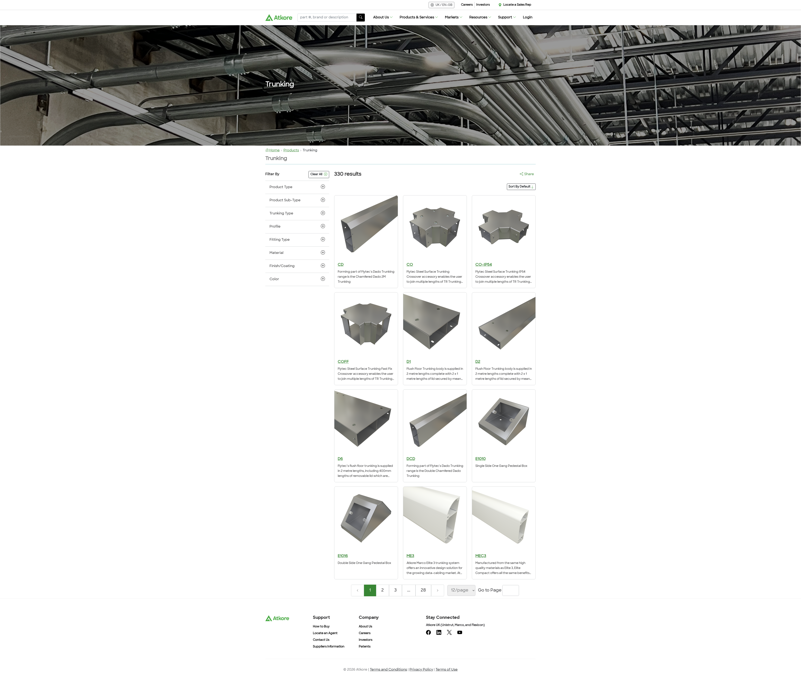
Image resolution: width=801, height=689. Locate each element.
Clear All (316, 174)
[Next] (437, 590)
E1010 (480, 459)
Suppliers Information (328, 646)
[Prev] (357, 590)
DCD (411, 459)
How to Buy (321, 626)
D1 (409, 362)
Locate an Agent (325, 633)
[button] (383, 17)
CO (410, 265)
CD (341, 265)
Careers (467, 4)
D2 (477, 362)
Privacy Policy (421, 669)
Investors (483, 4)
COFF (343, 362)
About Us (365, 626)
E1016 (343, 556)
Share (529, 174)
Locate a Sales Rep (517, 4)
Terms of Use (447, 669)
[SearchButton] (360, 18)
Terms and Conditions (388, 669)
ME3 (410, 556)
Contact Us (321, 640)
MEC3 (480, 556)
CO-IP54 (483, 265)
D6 (340, 459)
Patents (364, 646)
